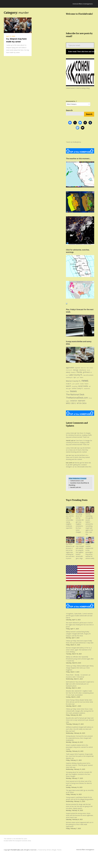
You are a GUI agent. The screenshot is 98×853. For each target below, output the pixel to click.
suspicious (87, 388)
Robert (86, 383)
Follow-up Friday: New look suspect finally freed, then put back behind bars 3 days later (80, 642)
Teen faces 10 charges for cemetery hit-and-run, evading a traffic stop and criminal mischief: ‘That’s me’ (79, 435)
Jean (67, 455)
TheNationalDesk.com (77, 397)
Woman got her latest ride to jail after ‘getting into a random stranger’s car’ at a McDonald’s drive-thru (78, 465)
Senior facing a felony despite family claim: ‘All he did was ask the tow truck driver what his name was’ (79, 702)
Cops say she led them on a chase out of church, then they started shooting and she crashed (78, 450)
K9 (91, 372)
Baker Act (83, 367)
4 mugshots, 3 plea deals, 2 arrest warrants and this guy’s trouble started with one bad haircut (79, 616)
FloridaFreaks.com (17, 850)
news (85, 380)
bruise (91, 367)
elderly (68, 372)
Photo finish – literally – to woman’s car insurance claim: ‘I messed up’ (78, 676)
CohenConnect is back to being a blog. (78, 88)
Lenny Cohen (70, 433)
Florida (79, 372)
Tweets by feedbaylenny (73, 142)
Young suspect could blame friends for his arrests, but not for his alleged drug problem (79, 798)
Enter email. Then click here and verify (81, 51)
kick (67, 375)
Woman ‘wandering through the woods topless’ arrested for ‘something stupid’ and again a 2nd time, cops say (89, 524)
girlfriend (86, 372)
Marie (81, 377)
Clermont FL (69, 370)
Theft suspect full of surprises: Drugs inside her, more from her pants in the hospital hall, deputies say (80, 756)
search (68, 386)
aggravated (70, 368)
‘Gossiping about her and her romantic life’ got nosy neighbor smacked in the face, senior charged (80, 523)
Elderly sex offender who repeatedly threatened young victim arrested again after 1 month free (80, 659)
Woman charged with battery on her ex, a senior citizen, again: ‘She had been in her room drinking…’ (79, 650)
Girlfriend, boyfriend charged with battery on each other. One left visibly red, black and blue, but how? (79, 729)
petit (73, 383)
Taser (67, 391)
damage (75, 370)
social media (83, 386)
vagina (67, 401)
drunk (88, 370)
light (75, 377)
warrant (81, 400)
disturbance (82, 370)
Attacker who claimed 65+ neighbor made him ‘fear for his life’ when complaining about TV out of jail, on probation (80, 693)
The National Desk (75, 394)
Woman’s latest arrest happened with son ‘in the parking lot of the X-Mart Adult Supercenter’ (79, 824)
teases (73, 391)
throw (90, 398)
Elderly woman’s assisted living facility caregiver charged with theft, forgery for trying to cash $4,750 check (78, 634)
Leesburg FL (69, 377)
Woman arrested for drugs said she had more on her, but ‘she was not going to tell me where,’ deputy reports (79, 806)
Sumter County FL (77, 388)
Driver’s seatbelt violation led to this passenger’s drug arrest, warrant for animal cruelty (79, 747)
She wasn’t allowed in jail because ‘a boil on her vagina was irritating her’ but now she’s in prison (80, 625)
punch (77, 384)
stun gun (68, 388)
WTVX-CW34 (81, 403)
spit (90, 386)
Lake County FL (75, 375)
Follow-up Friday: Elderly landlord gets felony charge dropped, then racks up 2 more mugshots (80, 668)
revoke (82, 383)
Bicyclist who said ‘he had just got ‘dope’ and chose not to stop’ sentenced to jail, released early (80, 720)
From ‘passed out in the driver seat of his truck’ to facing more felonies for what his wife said (79, 783)
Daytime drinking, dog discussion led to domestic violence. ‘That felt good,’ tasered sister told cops (79, 765)
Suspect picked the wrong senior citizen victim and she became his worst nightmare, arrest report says (79, 815)
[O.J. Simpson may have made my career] (18, 25)
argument (77, 367)
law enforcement (88, 375)
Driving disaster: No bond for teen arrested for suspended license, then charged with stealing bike (79, 738)
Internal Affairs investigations (83, 4)
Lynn (78, 377)
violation (73, 400)
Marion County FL (73, 381)
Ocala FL (68, 384)
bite (88, 367)
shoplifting (74, 386)
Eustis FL (73, 372)
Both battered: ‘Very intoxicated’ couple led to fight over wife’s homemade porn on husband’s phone (80, 684)
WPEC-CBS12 (71, 403)
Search (69, 110)
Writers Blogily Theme (54, 850)
